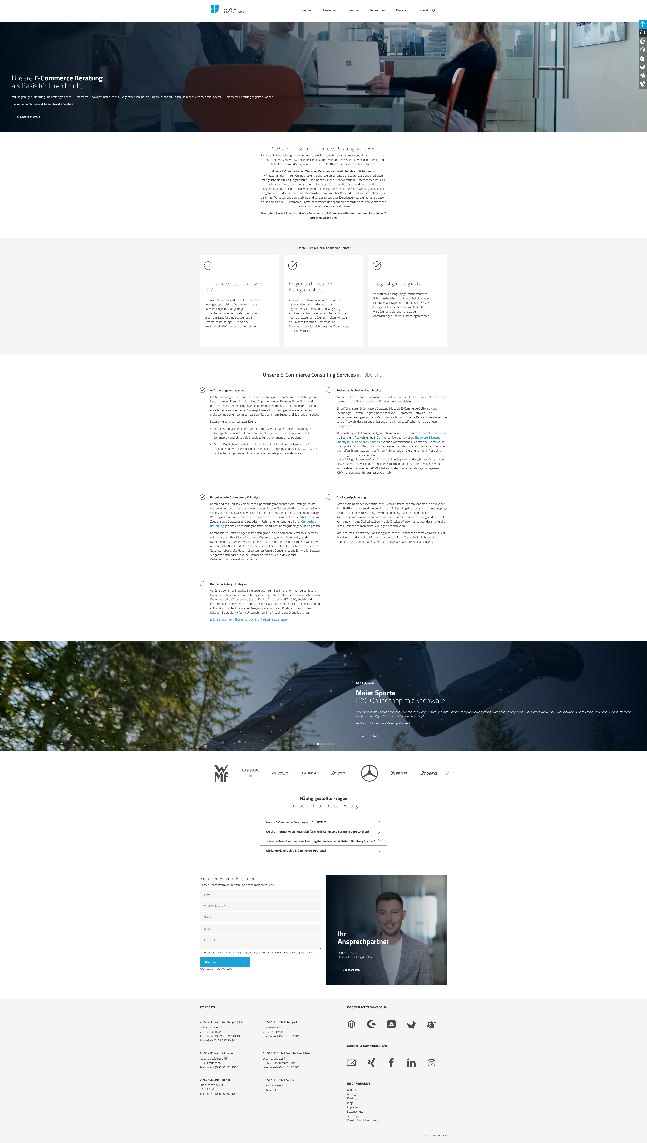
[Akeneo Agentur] (643, 67)
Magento (435, 437)
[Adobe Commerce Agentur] (397, 1024)
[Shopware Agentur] (643, 41)
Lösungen (354, 10)
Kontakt (425, 10)
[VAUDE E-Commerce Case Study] (280, 773)
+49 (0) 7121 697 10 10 (224, 1036)
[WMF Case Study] (221, 773)
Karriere (401, 10)
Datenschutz (355, 1111)
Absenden (210, 962)
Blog (350, 1102)
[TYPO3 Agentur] (643, 84)
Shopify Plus (344, 442)
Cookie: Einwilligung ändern (364, 1120)
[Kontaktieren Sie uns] (643, 33)
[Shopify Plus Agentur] (643, 58)
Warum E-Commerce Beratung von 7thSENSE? (296, 822)
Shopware (421, 437)
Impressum (354, 1107)
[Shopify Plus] (437, 1024)
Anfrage (352, 1094)
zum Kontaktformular (29, 117)
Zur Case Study (26, 736)
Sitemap (352, 1116)
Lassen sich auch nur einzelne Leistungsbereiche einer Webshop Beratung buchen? (320, 841)
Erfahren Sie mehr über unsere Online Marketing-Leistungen (249, 619)
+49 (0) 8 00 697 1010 (287, 1036)
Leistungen (330, 10)
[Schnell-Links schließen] (643, 24)
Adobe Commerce (370, 442)
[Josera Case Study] (428, 773)
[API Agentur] (643, 76)
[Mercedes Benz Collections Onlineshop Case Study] (369, 773)
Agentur (307, 10)
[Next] (446, 772)
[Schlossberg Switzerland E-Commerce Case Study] (251, 773)
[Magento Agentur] (643, 50)
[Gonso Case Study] (310, 773)
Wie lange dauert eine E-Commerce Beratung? (295, 850)
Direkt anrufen (351, 970)
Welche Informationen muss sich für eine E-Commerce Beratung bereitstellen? (317, 831)
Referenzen (377, 10)
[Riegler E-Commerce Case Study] (399, 773)
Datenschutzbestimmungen (229, 952)
